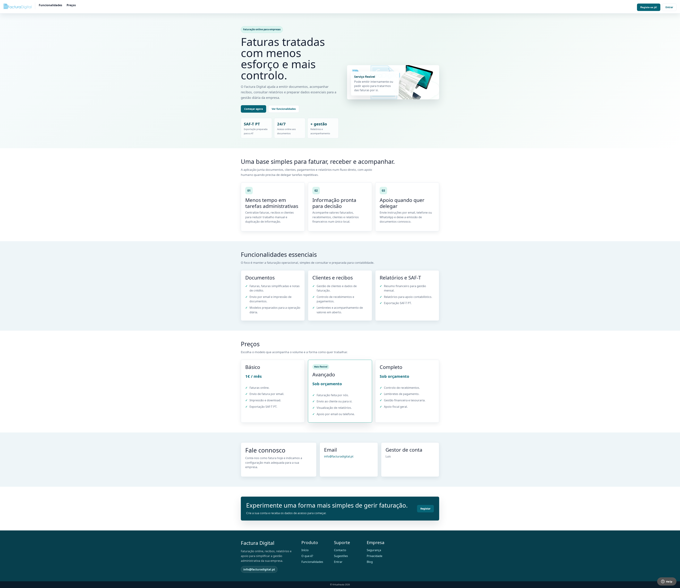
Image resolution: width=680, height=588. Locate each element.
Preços (71, 5)
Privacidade (374, 556)
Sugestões (341, 556)
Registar (425, 508)
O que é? (307, 556)
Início (305, 550)
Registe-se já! (648, 7)
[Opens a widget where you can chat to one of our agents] (666, 581)
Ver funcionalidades (284, 109)
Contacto (340, 550)
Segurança (374, 550)
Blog (370, 562)
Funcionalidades (50, 5)
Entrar (669, 7)
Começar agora (253, 109)
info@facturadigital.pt (338, 456)
